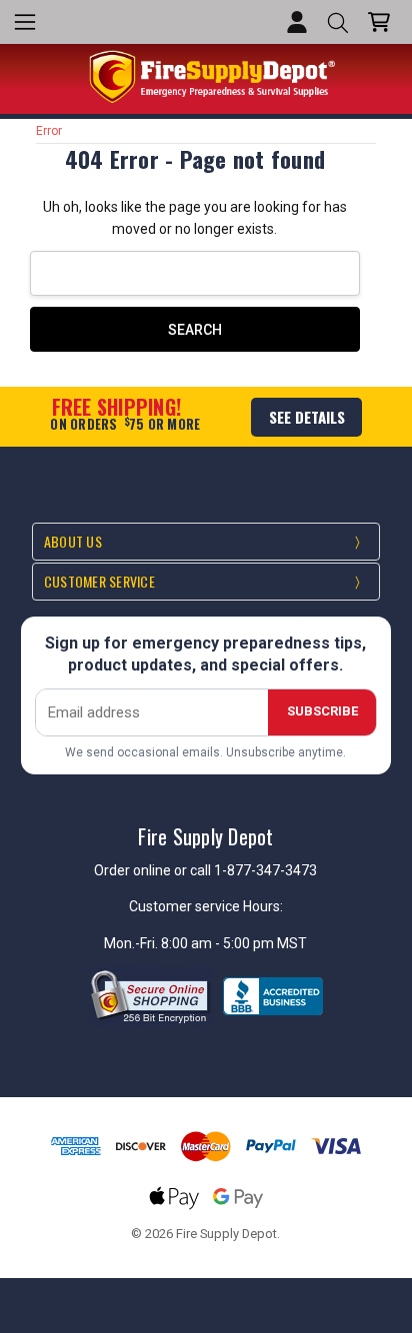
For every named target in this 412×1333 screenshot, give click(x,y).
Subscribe (322, 710)
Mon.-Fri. (132, 943)
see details (307, 417)
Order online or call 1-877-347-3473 (205, 870)
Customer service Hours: (206, 906)
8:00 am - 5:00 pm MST (234, 943)
